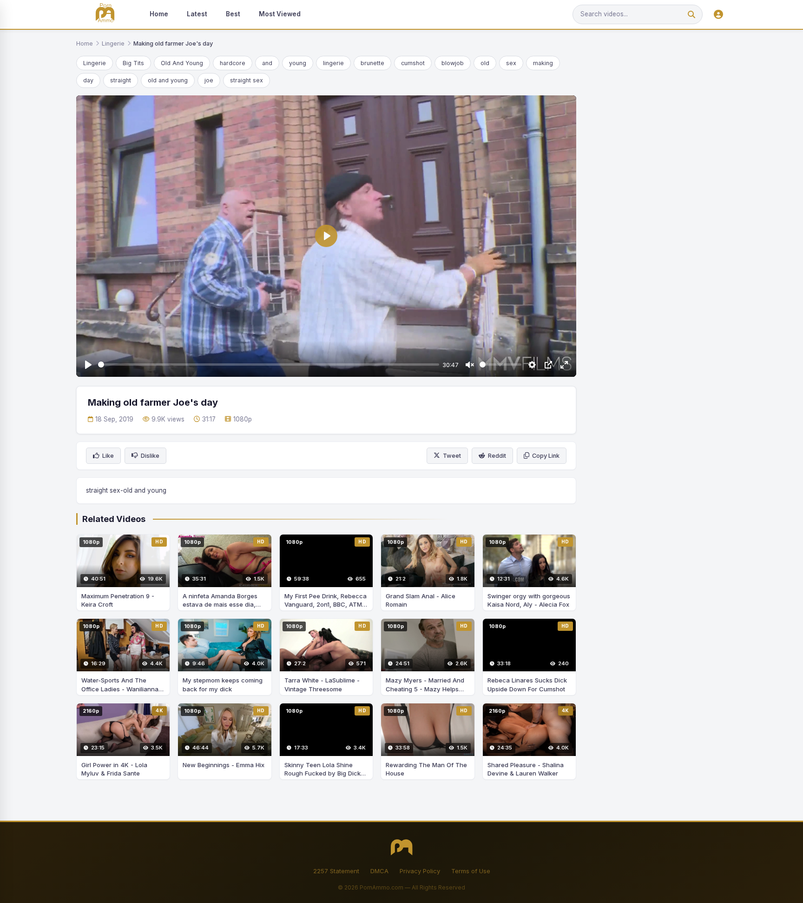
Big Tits (133, 63)
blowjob (452, 63)
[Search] (691, 14)
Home (159, 14)
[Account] (718, 14)
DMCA (379, 871)
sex (511, 63)
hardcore (232, 63)
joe (208, 80)
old (484, 63)
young (297, 63)
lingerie (333, 63)
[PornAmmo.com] (105, 14)
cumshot (413, 63)
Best (233, 14)
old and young (168, 80)
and (267, 63)
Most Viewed (280, 14)
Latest (197, 14)
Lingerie (113, 43)
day (88, 80)
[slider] (268, 364)
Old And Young (182, 63)
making (543, 63)
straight (120, 80)
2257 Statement (336, 871)
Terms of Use (470, 871)
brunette (372, 63)
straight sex (246, 80)
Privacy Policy (420, 871)
